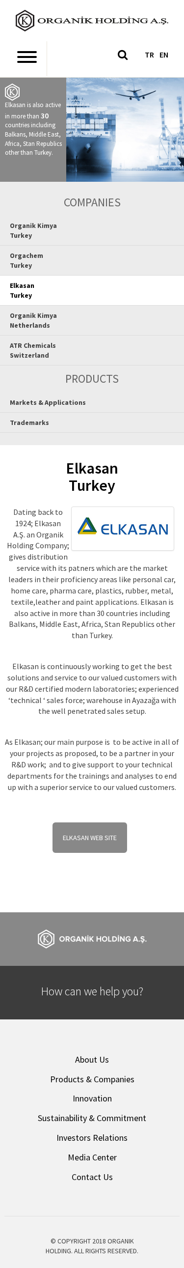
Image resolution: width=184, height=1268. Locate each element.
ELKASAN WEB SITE (90, 837)
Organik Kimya (33, 230)
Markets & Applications (48, 402)
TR (149, 54)
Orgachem (26, 260)
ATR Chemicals (33, 350)
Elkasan (22, 290)
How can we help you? (92, 991)
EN (163, 54)
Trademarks (29, 422)
